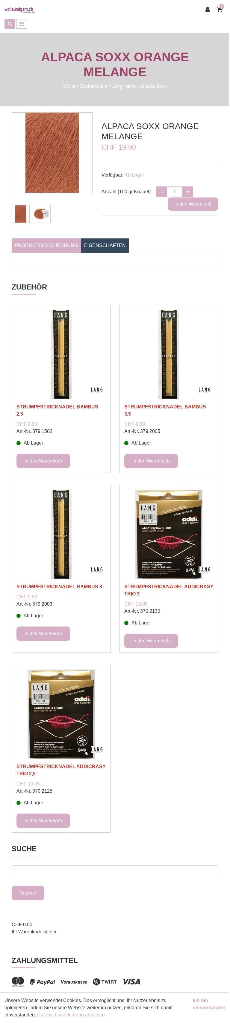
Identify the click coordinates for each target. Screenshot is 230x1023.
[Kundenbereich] (209, 10)
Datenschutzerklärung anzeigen (71, 1014)
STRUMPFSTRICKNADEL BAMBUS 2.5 (57, 410)
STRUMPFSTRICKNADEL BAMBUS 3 (59, 586)
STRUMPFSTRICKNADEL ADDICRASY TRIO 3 (169, 590)
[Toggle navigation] (21, 24)
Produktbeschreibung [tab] (46, 245)
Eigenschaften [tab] (105, 245)
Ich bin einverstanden (209, 1004)
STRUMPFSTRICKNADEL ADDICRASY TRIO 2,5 (61, 770)
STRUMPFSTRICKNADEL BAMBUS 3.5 (165, 410)
